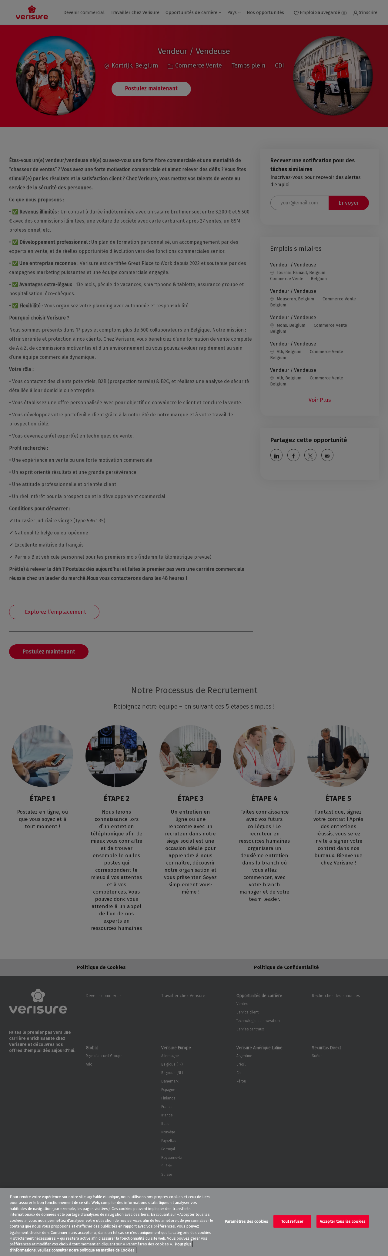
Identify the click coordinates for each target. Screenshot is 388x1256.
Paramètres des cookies (246, 1221)
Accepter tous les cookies (343, 1221)
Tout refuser (292, 1221)
